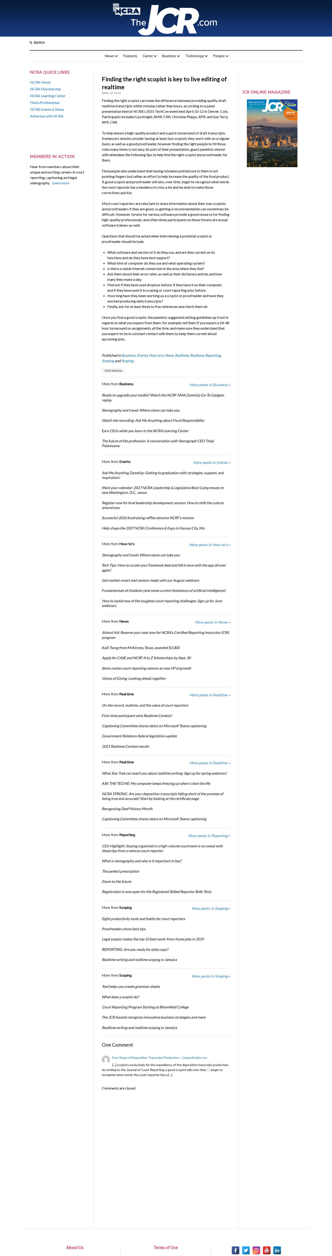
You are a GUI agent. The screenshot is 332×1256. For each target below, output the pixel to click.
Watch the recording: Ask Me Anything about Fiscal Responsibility (153, 420)
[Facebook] (235, 1250)
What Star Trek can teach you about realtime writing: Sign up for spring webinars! (164, 773)
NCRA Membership (45, 89)
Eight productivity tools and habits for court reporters (143, 918)
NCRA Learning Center (47, 96)
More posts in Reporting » (209, 835)
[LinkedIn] (277, 1250)
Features (130, 56)
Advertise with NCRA (46, 116)
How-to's (156, 355)
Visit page (166, 18)
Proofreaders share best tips (123, 929)
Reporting (213, 355)
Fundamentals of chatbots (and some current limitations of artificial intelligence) (163, 590)
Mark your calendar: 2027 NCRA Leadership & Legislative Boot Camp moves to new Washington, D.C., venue (163, 489)
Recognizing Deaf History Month (127, 808)
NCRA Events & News (47, 109)
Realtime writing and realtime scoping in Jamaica (139, 959)
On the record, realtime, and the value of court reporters (145, 705)
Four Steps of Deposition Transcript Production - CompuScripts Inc (159, 1057)
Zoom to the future (116, 881)
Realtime (182, 355)
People (219, 56)
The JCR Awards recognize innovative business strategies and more (154, 1017)
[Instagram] (256, 1250)
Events (142, 355)
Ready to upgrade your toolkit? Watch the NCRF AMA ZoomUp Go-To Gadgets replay (163, 397)
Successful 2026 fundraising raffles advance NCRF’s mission (148, 518)
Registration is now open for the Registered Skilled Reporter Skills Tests (156, 891)
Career (148, 56)
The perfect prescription (120, 871)
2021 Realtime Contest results (125, 746)
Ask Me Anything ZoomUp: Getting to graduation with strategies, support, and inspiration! (163, 475)
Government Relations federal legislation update (139, 736)
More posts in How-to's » (209, 544)
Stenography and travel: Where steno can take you (141, 410)
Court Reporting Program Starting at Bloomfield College (145, 1007)
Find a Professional (44, 102)
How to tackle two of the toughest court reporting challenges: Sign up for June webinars (162, 603)
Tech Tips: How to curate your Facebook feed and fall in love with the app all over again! (164, 567)
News (109, 56)
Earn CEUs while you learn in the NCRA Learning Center (145, 431)
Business (169, 56)
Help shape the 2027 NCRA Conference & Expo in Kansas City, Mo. (153, 528)
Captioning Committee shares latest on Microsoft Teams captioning (154, 726)
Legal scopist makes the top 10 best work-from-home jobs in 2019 (153, 939)
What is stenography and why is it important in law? (141, 861)
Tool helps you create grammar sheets (131, 986)
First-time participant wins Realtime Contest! (137, 715)
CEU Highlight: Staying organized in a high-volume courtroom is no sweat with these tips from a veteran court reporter (162, 848)
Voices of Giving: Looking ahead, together (134, 678)
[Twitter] (246, 1250)
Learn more (60, 183)
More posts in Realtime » (209, 695)
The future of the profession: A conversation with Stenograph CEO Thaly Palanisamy (158, 443)
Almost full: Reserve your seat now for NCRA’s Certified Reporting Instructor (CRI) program (165, 634)
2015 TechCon (113, 370)
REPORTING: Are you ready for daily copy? (135, 949)
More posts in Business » (209, 384)
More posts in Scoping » (211, 908)
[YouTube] (267, 1250)
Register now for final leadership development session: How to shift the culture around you (163, 505)
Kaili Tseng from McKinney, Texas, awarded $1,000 (140, 647)
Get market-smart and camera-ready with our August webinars (150, 580)
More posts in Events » (211, 462)
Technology (194, 56)
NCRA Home (40, 82)
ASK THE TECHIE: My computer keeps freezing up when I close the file (156, 783)
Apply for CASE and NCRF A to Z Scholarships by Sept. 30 (146, 658)
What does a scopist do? (120, 997)
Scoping (108, 361)
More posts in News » (212, 622)
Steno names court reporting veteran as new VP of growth (146, 668)
